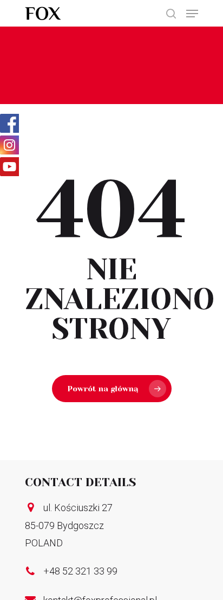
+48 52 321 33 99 (80, 571)
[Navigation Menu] (192, 13)
